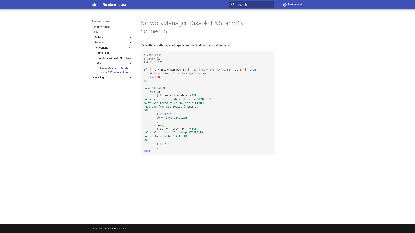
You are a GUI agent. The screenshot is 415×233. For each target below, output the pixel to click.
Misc (99, 63)
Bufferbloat (104, 52)
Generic (99, 42)
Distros (98, 37)
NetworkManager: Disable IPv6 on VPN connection (114, 70)
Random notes (101, 21)
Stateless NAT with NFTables (114, 58)
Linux (95, 31)
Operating (98, 77)
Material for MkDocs (115, 228)
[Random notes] (94, 5)
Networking (101, 47)
